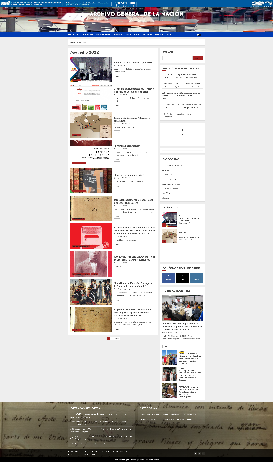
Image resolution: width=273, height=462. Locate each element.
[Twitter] (182, 134)
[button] (203, 35)
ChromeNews (143, 459)
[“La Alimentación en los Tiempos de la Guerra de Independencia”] (91, 292)
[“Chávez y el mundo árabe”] (91, 180)
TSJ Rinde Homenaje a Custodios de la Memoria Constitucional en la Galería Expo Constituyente (189, 392)
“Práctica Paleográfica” (127, 145)
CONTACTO (159, 35)
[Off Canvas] (69, 34)
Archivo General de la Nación (136, 14)
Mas (117, 76)
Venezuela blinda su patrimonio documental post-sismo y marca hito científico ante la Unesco (182, 326)
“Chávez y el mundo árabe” (129, 175)
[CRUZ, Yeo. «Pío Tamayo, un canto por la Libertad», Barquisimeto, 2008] (91, 264)
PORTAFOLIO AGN (132, 35)
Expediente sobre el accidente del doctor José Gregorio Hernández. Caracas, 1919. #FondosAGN (133, 312)
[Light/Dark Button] (199, 35)
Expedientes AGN (78, 219)
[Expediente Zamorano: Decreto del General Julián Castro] (91, 208)
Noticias (75, 107)
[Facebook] (182, 130)
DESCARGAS (147, 35)
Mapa (169, 35)
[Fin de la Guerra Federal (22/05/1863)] (91, 69)
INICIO (75, 35)
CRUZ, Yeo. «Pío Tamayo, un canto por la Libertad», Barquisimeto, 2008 (134, 258)
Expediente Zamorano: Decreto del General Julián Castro (133, 201)
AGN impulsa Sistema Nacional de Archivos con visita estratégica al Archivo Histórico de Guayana (181, 96)
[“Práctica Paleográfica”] (91, 153)
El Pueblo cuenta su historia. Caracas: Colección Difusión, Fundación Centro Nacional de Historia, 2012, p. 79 (134, 230)
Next (117, 338)
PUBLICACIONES (102, 35)
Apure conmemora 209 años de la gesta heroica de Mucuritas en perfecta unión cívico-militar (190, 357)
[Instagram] (182, 139)
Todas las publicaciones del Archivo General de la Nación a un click (134, 90)
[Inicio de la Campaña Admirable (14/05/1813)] (91, 125)
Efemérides (76, 80)
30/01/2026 (184, 364)
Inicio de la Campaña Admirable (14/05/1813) (189, 236)
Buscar (167, 52)
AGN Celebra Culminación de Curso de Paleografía (91, 444)
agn (165, 333)
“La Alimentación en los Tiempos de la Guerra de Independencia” (134, 285)
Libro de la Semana (79, 163)
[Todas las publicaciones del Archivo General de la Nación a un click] (91, 97)
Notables (94, 274)
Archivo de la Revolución (81, 246)
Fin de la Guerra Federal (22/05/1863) (134, 62)
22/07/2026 (174, 333)
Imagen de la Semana (171, 184)
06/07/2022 (123, 65)
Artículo (75, 302)
